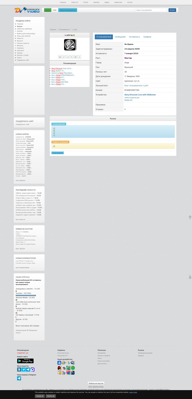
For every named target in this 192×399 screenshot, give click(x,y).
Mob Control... (20, 149)
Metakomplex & (21, 174)
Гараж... (18, 234)
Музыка (20, 41)
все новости (20, 219)
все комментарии (22, 267)
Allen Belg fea (20, 170)
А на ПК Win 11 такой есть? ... (25, 261)
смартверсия (57, 153)
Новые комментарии (26, 258)
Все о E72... (58, 84)
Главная (63, 2)
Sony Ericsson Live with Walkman (140, 95)
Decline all (50, 396)
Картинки (20, 50)
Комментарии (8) (22, 330)
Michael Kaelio (20, 163)
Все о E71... (58, 77)
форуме (29, 229)
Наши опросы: (23, 277)
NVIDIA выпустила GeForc (25, 210)
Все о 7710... (58, 80)
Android (96, 2)
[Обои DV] (68, 374)
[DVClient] (68, 363)
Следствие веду (21, 143)
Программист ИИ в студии (26, 207)
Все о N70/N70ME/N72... (63, 75)
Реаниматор (102, 353)
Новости (74, 2)
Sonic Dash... (20, 151)
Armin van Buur (20, 153)
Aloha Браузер (20, 141)
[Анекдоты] (68, 369)
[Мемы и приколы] (64, 363)
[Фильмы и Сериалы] (73, 374)
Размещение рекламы (145, 353)
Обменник (118, 2)
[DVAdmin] (59, 373)
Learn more (133, 392)
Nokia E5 (128, 100)
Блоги (100, 358)
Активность (134, 37)
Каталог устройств (104, 355)
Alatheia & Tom (20, 168)
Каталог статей (22, 55)
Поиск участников (104, 361)
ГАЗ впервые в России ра (25, 195)
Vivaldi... (18, 176)
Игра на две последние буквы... (26, 244)
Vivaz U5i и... (61, 68)
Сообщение (120, 37)
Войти (48, 10)
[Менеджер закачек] (73, 368)
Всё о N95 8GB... (60, 82)
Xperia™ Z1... (58, 71)
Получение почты (63, 353)
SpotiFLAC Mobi (21, 139)
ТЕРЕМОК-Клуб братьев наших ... (26, 236)
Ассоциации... (20, 238)
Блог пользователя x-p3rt (136, 85)
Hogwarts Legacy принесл (25, 215)
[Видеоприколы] (64, 369)
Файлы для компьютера (26, 33)
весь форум (20, 248)
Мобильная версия (96, 383)
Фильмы (20, 45)
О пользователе (103, 37)
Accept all (39, 396)
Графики (147, 37)
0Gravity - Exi (20, 157)
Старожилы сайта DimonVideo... (26, 240)
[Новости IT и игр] (64, 374)
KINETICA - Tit (20, 161)
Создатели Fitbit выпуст (25, 200)
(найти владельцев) (131, 97)
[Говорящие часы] (59, 368)
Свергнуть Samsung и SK (25, 203)
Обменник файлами (24, 29)
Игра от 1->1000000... (22, 232)
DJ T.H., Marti (20, 166)
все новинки (20, 180)
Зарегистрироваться (68, 10)
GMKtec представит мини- (26, 193)
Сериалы (20, 48)
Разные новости (23, 43)
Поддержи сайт (23, 60)
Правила (141, 355)
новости (31, 190)
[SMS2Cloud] (73, 363)
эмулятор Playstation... (62, 73)
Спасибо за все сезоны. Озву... (26, 263)
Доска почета (102, 363)
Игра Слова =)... (21, 242)
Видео (107, 2)
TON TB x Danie (21, 172)
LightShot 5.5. (20, 137)
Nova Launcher (21, 145)
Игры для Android (23, 36)
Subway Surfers (21, 147)
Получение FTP (62, 355)
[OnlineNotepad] (59, 363)
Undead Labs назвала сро (25, 205)
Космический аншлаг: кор (25, 212)
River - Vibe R (20, 159)
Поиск (19, 58)
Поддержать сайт (25, 121)
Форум (129, 2)
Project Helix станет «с (24, 198)
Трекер (85, 2)
